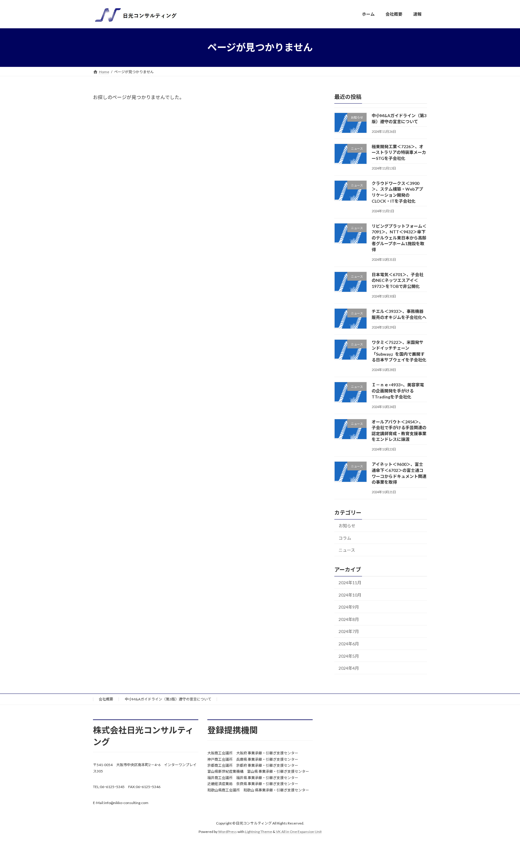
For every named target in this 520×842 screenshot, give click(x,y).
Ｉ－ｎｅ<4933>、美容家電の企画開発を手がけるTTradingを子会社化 (398, 390)
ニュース (347, 550)
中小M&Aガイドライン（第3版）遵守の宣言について (168, 699)
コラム (345, 537)
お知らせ (347, 525)
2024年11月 (350, 582)
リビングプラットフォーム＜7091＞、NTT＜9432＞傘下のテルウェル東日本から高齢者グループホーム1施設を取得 (399, 237)
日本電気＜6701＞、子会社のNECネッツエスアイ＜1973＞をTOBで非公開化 (397, 280)
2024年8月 (349, 619)
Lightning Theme (258, 831)
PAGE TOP (502, 811)
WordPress (227, 831)
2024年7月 (349, 631)
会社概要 (106, 699)
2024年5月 (349, 655)
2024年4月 (349, 668)
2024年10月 (350, 594)
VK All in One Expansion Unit (299, 831)
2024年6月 (349, 643)
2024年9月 (349, 607)
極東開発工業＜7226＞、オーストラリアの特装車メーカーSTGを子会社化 (399, 152)
